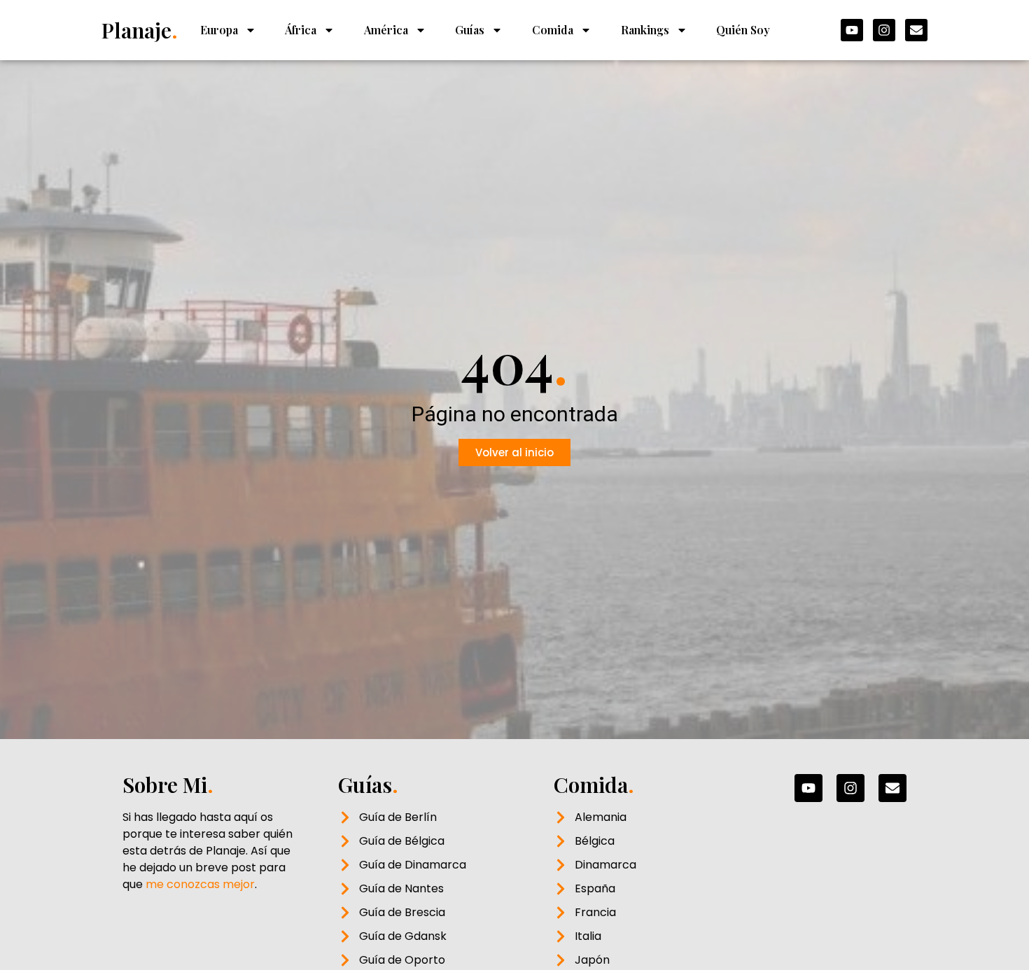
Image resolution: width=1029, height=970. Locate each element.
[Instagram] (884, 30)
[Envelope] (916, 30)
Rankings (645, 29)
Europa (219, 29)
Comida (552, 29)
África (300, 29)
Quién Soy (743, 29)
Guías (469, 29)
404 (514, 361)
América (386, 29)
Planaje (140, 30)
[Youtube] (852, 30)
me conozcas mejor (200, 884)
